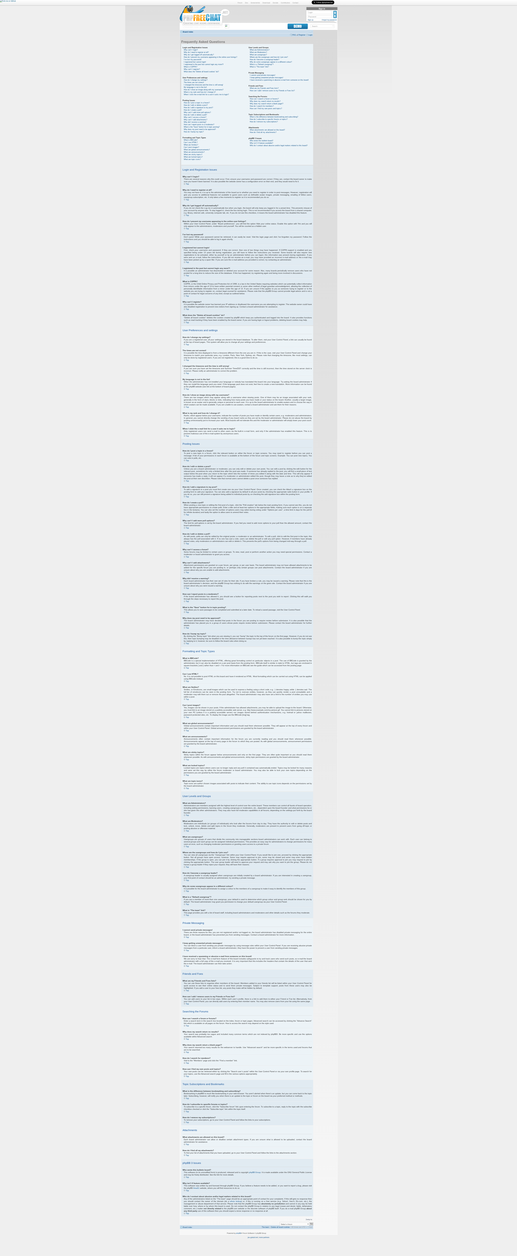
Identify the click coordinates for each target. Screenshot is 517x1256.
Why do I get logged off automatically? (199, 55)
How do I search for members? (262, 106)
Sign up (310, 20)
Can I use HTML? (191, 142)
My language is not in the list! (195, 87)
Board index (188, 32)
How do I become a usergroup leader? (264, 60)
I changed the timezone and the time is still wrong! (203, 85)
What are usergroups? (258, 55)
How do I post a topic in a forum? (197, 103)
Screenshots (255, 2)
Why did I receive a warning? (195, 122)
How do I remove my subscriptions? (264, 122)
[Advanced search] (333, 26)
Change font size (310, 32)
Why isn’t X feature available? (261, 143)
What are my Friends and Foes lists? (264, 88)
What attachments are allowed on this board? (267, 130)
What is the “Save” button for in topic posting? (202, 127)
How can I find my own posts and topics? (266, 108)
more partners (264, 1237)
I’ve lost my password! (192, 60)
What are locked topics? (193, 157)
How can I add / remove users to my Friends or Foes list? (272, 91)
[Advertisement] (325, 71)
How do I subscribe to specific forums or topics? (268, 119)
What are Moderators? (258, 52)
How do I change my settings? (195, 80)
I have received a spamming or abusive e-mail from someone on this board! (279, 80)
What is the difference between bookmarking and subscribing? (274, 117)
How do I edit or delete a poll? (195, 115)
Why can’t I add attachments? (195, 120)
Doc (246, 2)
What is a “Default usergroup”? (261, 64)
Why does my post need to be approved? (200, 129)
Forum (240, 2)
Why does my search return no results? (265, 101)
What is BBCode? (191, 140)
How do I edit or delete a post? (196, 105)
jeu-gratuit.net (253, 1237)
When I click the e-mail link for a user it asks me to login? (206, 94)
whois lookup (235, 1201)
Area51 (196, 1188)
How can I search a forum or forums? (264, 99)
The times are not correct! (194, 82)
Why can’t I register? (192, 69)
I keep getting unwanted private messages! (266, 78)
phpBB (238, 1233)
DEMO (298, 26)
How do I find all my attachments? (263, 132)
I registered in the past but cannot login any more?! (203, 64)
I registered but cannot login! (195, 62)
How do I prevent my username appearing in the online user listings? (210, 57)
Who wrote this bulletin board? (261, 141)
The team (265, 1227)
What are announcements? (194, 152)
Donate (275, 2)
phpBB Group (255, 1172)
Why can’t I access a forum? (195, 117)
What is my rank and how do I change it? (200, 92)
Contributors (285, 2)
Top (187, 184)
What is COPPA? (190, 67)
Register (302, 34)
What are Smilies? (191, 145)
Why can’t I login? (191, 50)
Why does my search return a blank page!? (266, 104)
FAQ (294, 34)
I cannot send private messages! (262, 75)
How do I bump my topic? (194, 132)
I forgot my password (329, 20)
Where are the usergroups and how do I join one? (269, 57)
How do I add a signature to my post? (198, 108)
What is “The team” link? (259, 67)
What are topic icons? (192, 159)
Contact (295, 2)
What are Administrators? (259, 50)
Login (310, 34)
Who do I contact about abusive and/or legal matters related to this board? (279, 145)
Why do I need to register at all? (196, 52)
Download (266, 2)
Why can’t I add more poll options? (197, 112)
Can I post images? (191, 147)
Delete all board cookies (280, 1227)
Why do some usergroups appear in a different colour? (271, 62)
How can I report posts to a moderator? (199, 124)
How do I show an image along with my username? (203, 90)
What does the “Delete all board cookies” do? (201, 72)
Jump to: (309, 1219)
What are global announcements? (197, 150)
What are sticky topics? (193, 154)
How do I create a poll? (193, 110)
